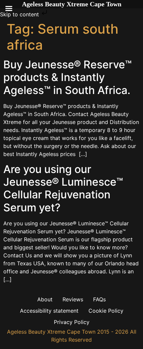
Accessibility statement (49, 310)
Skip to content (20, 14)
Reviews (73, 299)
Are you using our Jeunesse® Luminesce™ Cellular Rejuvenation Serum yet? (63, 188)
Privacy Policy (71, 322)
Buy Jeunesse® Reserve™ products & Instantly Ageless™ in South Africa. (67, 77)
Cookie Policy (105, 310)
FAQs (99, 299)
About (45, 299)
